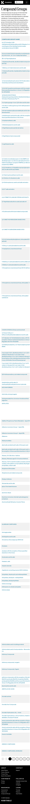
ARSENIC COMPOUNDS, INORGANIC (12, 751)
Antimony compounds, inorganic (11, 662)
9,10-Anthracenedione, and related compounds (14, 374)
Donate (3, 783)
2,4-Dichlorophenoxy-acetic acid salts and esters (15, 182)
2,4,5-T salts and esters (8, 189)
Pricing (3, 781)
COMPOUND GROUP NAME (11, 39)
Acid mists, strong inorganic (9, 394)
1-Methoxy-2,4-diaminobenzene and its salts (14, 68)
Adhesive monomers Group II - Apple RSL (13, 433)
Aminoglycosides (6, 532)
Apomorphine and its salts (9, 686)
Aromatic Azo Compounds (9, 704)
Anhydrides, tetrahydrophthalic (10, 580)
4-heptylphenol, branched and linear (12, 248)
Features (18, 792)
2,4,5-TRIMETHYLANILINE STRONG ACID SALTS (15, 197)
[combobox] (19, 2)
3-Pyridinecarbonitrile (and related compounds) (15, 211)
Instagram (18, 784)
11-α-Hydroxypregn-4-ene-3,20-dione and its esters (16, 102)
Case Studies (19, 793)
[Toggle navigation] (26, 2)
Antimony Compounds (8, 654)
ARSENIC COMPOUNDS (8, 744)
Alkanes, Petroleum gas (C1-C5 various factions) (15, 458)
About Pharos (4, 770)
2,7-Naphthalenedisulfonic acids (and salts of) (14, 201)
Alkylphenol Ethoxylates (8, 468)
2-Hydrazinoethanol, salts (9, 120)
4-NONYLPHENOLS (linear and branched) (13, 330)
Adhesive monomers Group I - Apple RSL (13, 427)
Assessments (4, 790)
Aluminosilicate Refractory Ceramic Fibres (13, 502)
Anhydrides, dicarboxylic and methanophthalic (14, 574)
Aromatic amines (6, 696)
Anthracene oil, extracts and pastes (11, 587)
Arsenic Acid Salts (7, 734)
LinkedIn (18, 783)
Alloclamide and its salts (8, 483)
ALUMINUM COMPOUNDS (9, 524)
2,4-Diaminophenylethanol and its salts (12, 175)
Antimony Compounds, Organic (10, 669)
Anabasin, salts (6, 561)
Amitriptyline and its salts (9, 536)
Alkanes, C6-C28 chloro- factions (11, 455)
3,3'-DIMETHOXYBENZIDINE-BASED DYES (13, 219)
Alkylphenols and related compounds (12, 473)
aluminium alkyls (6, 493)
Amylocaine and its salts (8, 557)
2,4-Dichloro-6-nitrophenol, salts (11, 178)
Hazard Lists (4, 792)
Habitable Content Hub (21, 781)
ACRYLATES (5, 403)
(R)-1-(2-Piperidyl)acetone (9, 58)
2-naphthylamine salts (8, 144)
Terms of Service (5, 772)
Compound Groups (5, 793)
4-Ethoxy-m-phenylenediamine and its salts (14, 245)
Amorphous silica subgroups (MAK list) (12, 540)
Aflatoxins (4, 436)
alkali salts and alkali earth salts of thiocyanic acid (15, 445)
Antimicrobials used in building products (13, 644)
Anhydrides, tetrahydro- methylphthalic (12, 577)
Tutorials (18, 790)
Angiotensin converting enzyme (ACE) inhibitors (15, 570)
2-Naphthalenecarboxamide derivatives (12, 128)
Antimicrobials (6, 590)
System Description (6, 776)
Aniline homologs (6, 584)
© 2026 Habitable (5, 798)
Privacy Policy (4, 774)
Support (18, 770)
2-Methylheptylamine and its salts (11, 125)
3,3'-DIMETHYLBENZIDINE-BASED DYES (13, 229)
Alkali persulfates (6, 440)
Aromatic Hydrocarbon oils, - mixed (11, 712)
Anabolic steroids (6, 566)
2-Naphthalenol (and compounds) (11, 136)
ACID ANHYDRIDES (7, 387)
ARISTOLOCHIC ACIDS (8, 689)
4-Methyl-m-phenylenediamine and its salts (14, 265)
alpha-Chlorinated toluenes (9, 486)
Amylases (4, 546)
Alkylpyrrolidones (7, 479)
